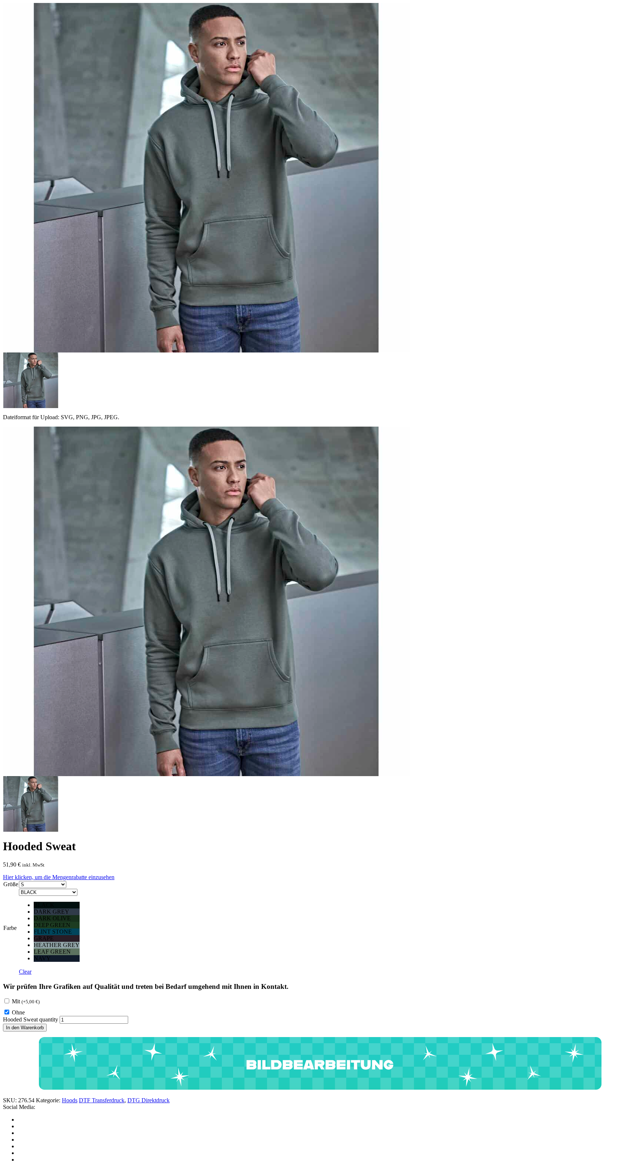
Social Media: (19, 1107)
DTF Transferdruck (101, 1100)
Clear (25, 971)
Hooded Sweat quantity (30, 1019)
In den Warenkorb (25, 1027)
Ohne (18, 1012)
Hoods (69, 1100)
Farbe (10, 928)
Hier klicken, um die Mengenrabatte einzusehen (58, 877)
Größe (10, 884)
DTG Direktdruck (148, 1100)
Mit (26, 1001)
